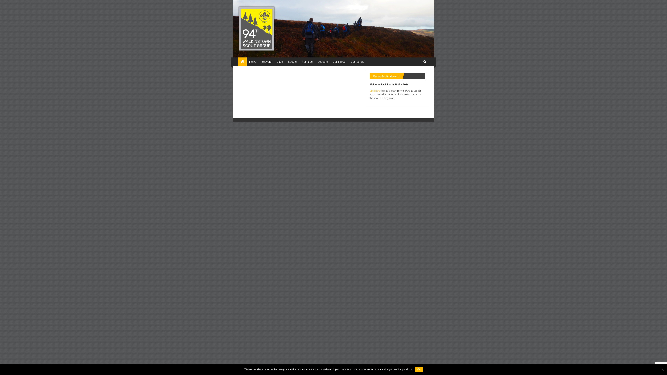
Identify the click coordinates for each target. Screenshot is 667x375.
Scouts (292, 61)
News (252, 61)
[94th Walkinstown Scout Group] (242, 61)
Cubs (280, 61)
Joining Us (339, 61)
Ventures (307, 61)
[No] (662, 369)
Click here (375, 90)
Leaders (323, 61)
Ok (418, 369)
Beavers (266, 61)
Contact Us (357, 61)
